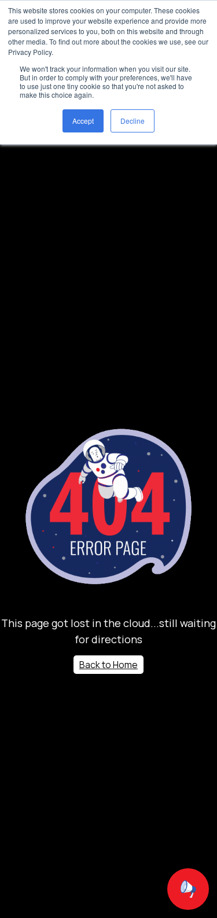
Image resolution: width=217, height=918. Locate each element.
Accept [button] (83, 121)
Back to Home (108, 664)
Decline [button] (132, 121)
